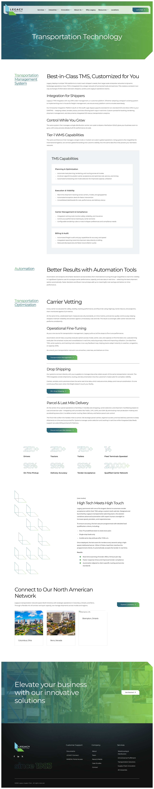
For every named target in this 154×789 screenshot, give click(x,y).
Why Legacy (91, 10)
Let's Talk (139, 10)
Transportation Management (61, 357)
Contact (95, 767)
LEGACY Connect (72, 755)
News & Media (97, 759)
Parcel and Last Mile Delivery (61, 430)
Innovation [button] (65, 10)
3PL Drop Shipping (57, 391)
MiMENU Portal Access (74, 759)
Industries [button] (53, 10)
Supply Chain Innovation (126, 766)
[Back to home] (14, 10)
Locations (115, 10)
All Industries (122, 770)
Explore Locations (127, 604)
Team (94, 755)
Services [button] (41, 10)
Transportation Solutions (126, 762)
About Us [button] (77, 10)
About (94, 751)
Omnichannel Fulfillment (127, 758)
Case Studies (96, 763)
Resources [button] (102, 10)
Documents (70, 751)
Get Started (129, 692)
